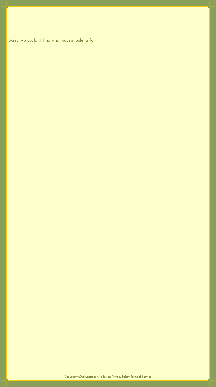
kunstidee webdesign (97, 376)
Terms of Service (140, 376)
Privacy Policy (121, 376)
